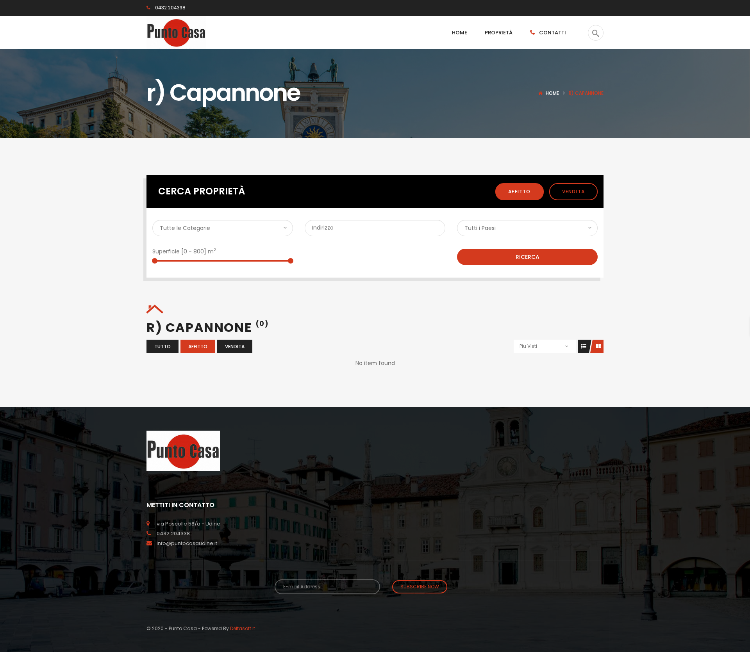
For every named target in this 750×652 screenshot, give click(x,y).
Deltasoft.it (242, 628)
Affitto (519, 191)
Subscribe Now (419, 586)
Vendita (573, 191)
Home (552, 93)
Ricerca (527, 257)
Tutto (162, 346)
